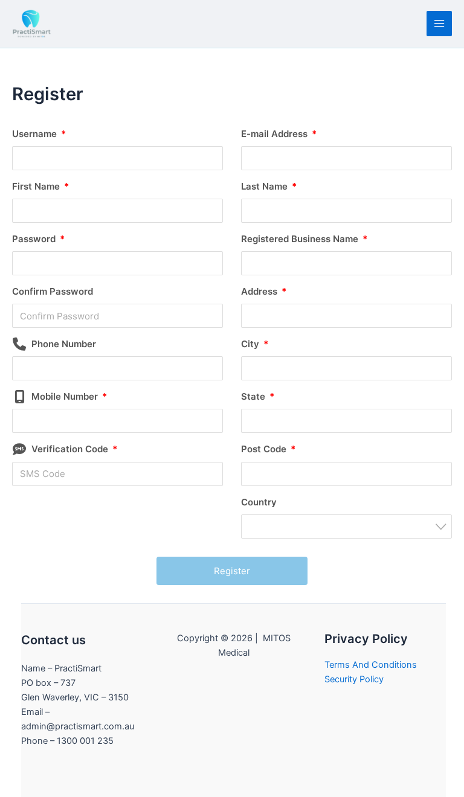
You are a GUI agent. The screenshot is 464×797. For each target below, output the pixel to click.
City (254, 344)
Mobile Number (69, 396)
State (257, 396)
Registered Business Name (304, 239)
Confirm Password (52, 291)
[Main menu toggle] (439, 23)
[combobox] (346, 526)
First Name (40, 186)
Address (263, 291)
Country (259, 502)
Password (38, 239)
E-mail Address (279, 133)
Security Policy (354, 679)
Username (39, 133)
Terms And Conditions (370, 664)
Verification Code (74, 449)
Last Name (269, 186)
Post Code (268, 449)
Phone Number (63, 344)
